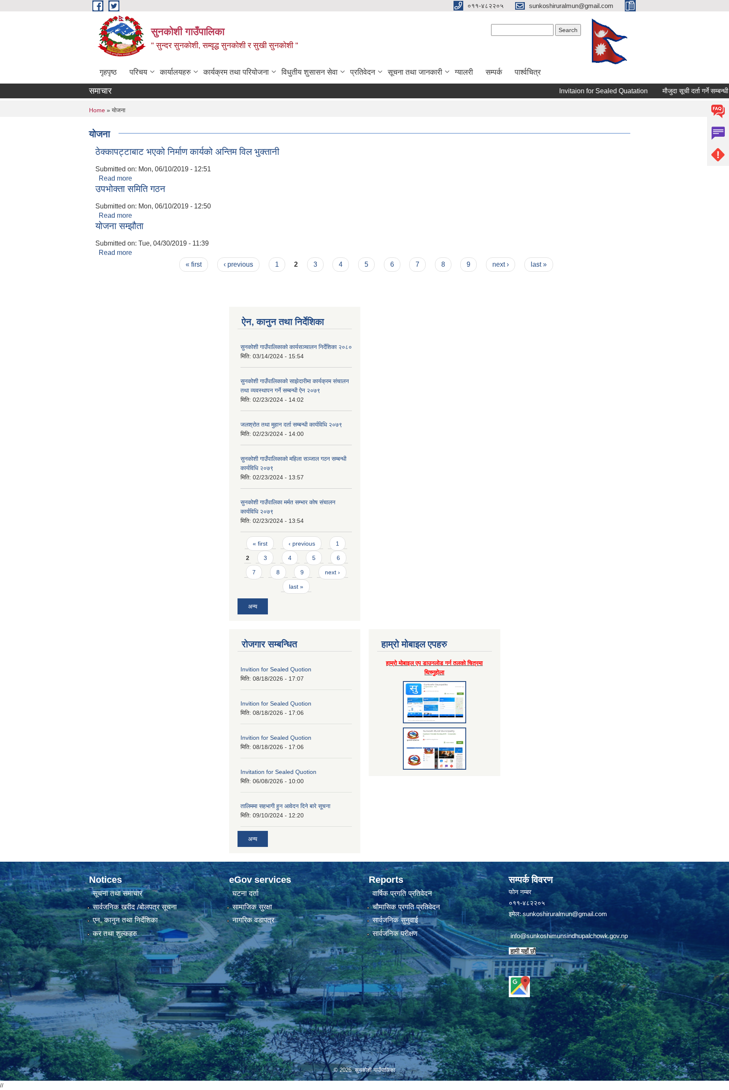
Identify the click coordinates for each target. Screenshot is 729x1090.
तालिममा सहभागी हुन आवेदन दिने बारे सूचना (285, 806)
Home (97, 110)
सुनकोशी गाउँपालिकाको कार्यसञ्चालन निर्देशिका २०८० (296, 346)
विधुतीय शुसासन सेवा (309, 72)
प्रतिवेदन (362, 72)
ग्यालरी (464, 72)
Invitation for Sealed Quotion (278, 771)
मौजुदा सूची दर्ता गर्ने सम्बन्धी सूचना (682, 91)
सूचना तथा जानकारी (415, 72)
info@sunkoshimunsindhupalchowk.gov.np (569, 935)
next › (500, 264)
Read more (115, 178)
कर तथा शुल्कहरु (115, 934)
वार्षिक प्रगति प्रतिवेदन (402, 894)
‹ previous (238, 264)
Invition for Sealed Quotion (275, 669)
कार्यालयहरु (175, 72)
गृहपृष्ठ (108, 72)
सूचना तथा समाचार (117, 894)
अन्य (252, 606)
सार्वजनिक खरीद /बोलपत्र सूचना (135, 907)
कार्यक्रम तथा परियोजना (236, 72)
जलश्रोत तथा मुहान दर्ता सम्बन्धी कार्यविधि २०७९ (291, 424)
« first (194, 264)
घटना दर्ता (245, 894)
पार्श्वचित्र (528, 72)
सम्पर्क (494, 72)
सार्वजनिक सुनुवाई (395, 920)
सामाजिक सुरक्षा (252, 907)
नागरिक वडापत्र (253, 920)
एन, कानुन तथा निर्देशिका (125, 920)
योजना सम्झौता (119, 226)
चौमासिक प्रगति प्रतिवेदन (406, 907)
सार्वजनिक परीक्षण (395, 934)
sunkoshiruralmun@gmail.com (565, 913)
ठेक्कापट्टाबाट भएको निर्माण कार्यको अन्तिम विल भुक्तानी (187, 151)
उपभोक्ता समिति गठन (130, 189)
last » (539, 264)
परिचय (138, 72)
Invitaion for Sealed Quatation (582, 91)
